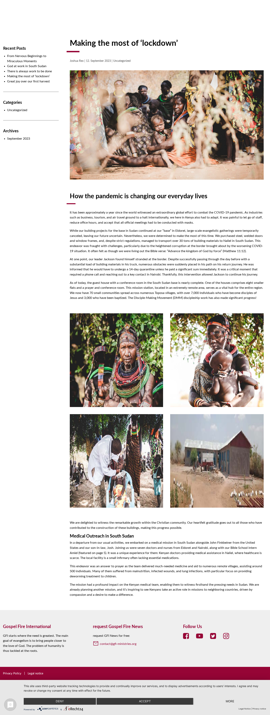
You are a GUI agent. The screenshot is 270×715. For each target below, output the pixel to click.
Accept (145, 701)
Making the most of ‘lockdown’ (28, 76)
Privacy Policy (12, 673)
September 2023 (18, 138)
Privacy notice (259, 708)
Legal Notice (245, 708)
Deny (60, 701)
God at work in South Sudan (26, 66)
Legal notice (35, 673)
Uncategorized (17, 110)
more (230, 701)
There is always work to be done (29, 71)
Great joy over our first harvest (28, 81)
